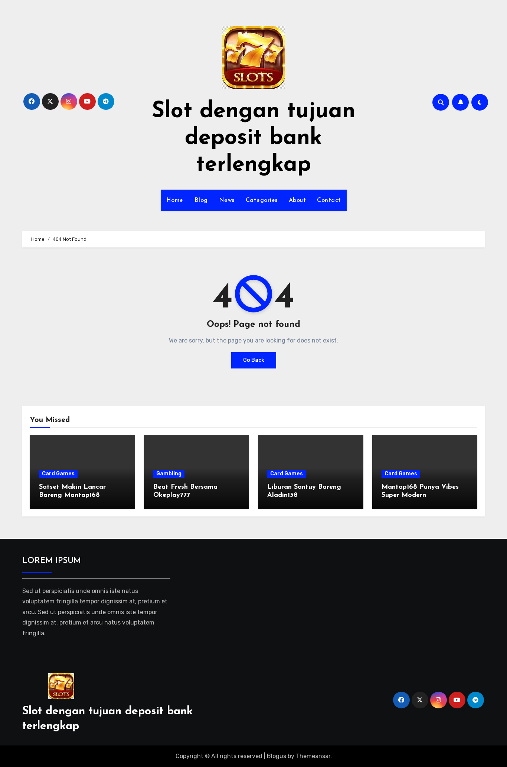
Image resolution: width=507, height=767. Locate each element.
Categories (262, 200)
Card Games (58, 474)
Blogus (276, 756)
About (297, 200)
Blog (201, 200)
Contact (329, 200)
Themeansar (313, 756)
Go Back (253, 360)
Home (174, 200)
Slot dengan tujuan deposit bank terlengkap (253, 138)
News (227, 200)
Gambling (168, 474)
